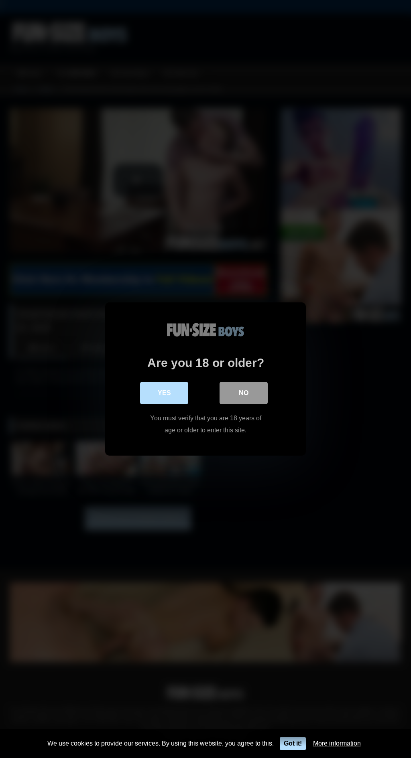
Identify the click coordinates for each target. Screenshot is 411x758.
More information (337, 743)
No (243, 392)
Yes (164, 392)
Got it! (293, 743)
